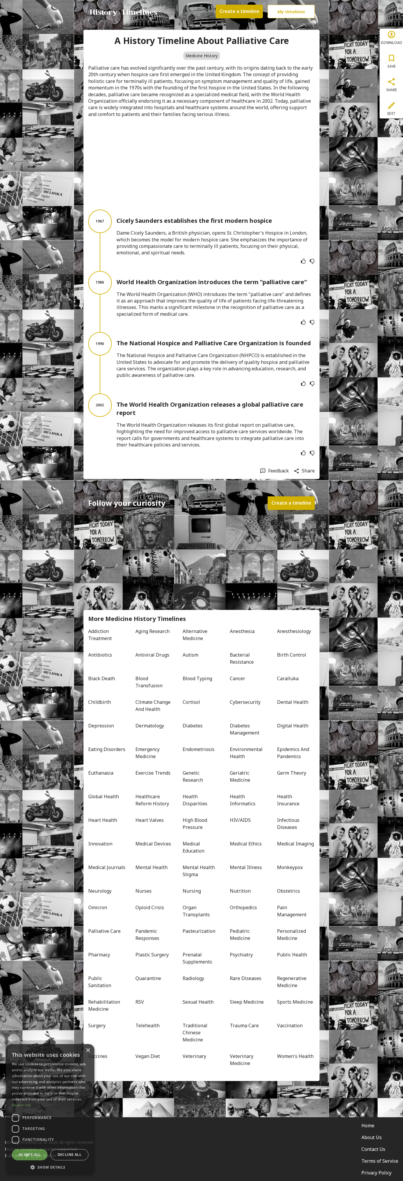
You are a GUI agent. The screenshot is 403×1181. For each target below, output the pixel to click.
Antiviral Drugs (152, 655)
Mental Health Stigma (199, 871)
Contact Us (373, 1149)
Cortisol (191, 702)
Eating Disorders (106, 749)
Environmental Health (247, 753)
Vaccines (97, 1056)
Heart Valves (149, 820)
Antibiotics (100, 655)
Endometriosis (198, 749)
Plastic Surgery (152, 954)
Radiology (193, 978)
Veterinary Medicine (242, 1060)
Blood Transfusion (149, 682)
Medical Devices (153, 843)
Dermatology (149, 725)
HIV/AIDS (240, 820)
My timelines (291, 11)
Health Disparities (195, 800)
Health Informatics (242, 800)
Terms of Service (379, 1161)
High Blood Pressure (195, 823)
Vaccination (290, 1025)
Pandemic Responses (147, 934)
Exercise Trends (153, 773)
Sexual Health (198, 1002)
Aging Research (152, 631)
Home (367, 1125)
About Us (371, 1137)
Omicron (97, 907)
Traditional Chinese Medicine (196, 1032)
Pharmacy (99, 954)
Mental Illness (246, 867)
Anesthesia (242, 631)
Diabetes (193, 725)
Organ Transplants (196, 911)
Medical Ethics (246, 843)
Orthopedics (243, 907)
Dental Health (292, 702)
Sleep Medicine (247, 1002)
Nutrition (240, 891)
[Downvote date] (312, 261)
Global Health (103, 796)
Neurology (100, 891)
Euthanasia (100, 773)
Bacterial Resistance (242, 658)
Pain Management (292, 911)
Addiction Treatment (100, 635)
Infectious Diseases (289, 823)
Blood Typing (197, 678)
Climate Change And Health (153, 705)
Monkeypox (290, 867)
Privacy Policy (376, 1172)
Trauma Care (244, 1025)
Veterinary (194, 1056)
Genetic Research (193, 776)
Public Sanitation (99, 982)
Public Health (292, 954)
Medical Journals (106, 867)
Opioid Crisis (149, 907)
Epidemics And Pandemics (293, 753)
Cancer (237, 678)
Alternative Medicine (196, 635)
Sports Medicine (295, 1002)
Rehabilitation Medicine (104, 1005)
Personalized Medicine (292, 934)
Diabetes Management (244, 729)
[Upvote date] (303, 261)
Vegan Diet (147, 1056)
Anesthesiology (294, 631)
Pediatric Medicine (240, 934)
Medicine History (202, 55)
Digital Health (292, 725)
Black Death (101, 678)
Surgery (97, 1025)
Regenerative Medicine (292, 982)
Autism (190, 655)
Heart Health (102, 820)
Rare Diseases (245, 978)
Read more (21, 1105)
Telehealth (147, 1025)
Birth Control (291, 655)
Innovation (100, 843)
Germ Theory (291, 773)
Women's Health (295, 1056)
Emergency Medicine (148, 753)
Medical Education (193, 847)
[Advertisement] (201, 163)
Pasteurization (199, 931)
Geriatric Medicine (240, 776)
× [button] (88, 1050)
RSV (139, 1002)
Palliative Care (104, 931)
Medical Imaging (295, 843)
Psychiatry (241, 954)
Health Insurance (288, 800)
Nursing (192, 891)
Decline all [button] (69, 1154)
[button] (50, 1166)
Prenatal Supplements (197, 958)
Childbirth (99, 702)
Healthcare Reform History (152, 800)
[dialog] (50, 1109)
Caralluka (288, 678)
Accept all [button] (30, 1154)
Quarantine (148, 978)
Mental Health (151, 867)
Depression (101, 725)
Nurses (143, 891)
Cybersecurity (245, 702)
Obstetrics (288, 891)
